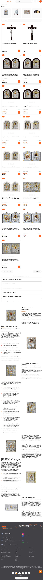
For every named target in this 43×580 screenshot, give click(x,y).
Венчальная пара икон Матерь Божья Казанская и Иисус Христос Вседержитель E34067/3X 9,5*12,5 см (10, 229)
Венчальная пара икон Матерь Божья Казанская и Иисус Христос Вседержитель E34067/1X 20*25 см (31, 167)
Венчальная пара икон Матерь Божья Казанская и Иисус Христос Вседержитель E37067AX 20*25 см (31, 198)
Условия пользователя (5, 549)
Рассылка (30, 553)
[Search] (30, 1)
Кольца (16, 551)
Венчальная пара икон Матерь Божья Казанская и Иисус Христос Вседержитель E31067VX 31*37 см (10, 106)
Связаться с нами (32, 555)
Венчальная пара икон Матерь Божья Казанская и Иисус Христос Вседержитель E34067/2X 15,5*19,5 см (31, 229)
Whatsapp (26, 542)
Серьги (16, 552)
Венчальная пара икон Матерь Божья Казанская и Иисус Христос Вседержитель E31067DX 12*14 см (31, 106)
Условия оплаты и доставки (6, 552)
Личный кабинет (32, 549)
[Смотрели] (22, 578)
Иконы (16, 560)
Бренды (2, 553)
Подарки (16, 557)
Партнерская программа (5, 555)
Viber (25, 540)
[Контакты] (35, 1)
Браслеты (16, 556)
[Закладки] (24, 578)
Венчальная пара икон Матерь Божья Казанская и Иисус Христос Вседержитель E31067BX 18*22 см (10, 75)
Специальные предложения (6, 556)
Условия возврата (4, 551)
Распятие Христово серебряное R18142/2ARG (30, 43)
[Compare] (12, 40)
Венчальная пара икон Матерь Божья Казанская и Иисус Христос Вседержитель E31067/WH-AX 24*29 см (31, 136)
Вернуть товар (31, 556)
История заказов (32, 551)
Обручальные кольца (18, 549)
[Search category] (16, 1)
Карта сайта (3, 557)
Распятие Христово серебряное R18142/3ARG (9, 43)
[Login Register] (38, 1)
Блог (2, 559)
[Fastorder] (10, 40)
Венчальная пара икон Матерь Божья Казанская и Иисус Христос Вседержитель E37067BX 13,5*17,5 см (10, 260)
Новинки (4, 20)
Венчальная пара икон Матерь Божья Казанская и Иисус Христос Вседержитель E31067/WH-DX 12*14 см (11, 167)
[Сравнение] (27, 578)
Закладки (30, 552)
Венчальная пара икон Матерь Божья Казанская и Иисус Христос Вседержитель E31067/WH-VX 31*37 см (11, 198)
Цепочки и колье (18, 555)
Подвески (16, 553)
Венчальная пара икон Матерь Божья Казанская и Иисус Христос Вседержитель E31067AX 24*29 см (31, 75)
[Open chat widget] (40, 571)
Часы (16, 559)
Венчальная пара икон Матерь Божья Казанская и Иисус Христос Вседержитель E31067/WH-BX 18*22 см (11, 136)
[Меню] (2, 1)
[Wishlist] (13, 40)
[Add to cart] (19, 51)
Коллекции (17, 561)
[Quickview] (8, 40)
